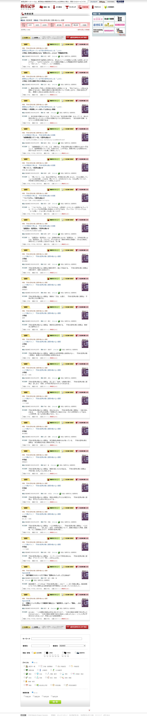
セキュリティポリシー (62, 715)
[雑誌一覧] (44, 7)
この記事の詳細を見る (67, 44)
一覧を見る (121, 35)
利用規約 (53, 715)
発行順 (67, 25)
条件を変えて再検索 (83, 29)
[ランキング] (70, 7)
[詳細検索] (83, 7)
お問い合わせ (106, 715)
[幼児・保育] (36, 653)
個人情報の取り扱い (74, 715)
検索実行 (55, 702)
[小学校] (49, 653)
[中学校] (67, 653)
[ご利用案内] (109, 7)
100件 (45, 25)
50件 (37, 25)
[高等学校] (79, 653)
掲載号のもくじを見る (53, 44)
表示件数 (23, 25)
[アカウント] (96, 7)
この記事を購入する (82, 44)
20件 (30, 25)
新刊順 (59, 25)
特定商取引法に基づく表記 (87, 715)
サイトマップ (98, 715)
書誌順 (76, 25)
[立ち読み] (57, 7)
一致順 (84, 25)
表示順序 (52, 25)
